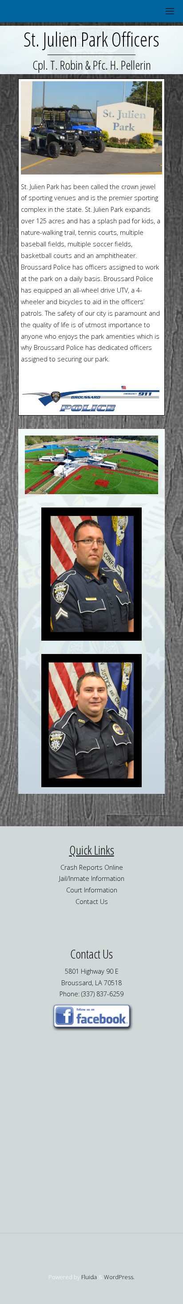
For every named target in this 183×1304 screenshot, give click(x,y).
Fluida (88, 1277)
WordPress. (119, 1277)
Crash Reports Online (91, 867)
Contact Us (92, 901)
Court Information (91, 890)
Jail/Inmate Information (91, 878)
